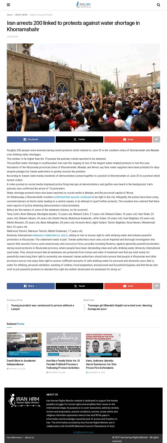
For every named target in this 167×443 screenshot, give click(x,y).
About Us (29, 437)
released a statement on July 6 (50, 235)
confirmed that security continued (72, 197)
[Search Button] (158, 5)
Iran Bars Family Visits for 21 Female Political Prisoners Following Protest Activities (63, 364)
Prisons (53, 354)
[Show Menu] (8, 5)
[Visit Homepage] (83, 5)
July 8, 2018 (12, 36)
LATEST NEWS (21, 15)
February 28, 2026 (16, 369)
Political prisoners (100, 354)
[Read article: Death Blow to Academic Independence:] (24, 344)
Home (9, 15)
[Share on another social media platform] (156, 139)
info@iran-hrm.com (83, 432)
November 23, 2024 (96, 372)
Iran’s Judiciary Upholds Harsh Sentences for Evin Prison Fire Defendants (101, 364)
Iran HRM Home (14, 437)
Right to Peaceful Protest (41, 15)
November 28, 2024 (56, 372)
